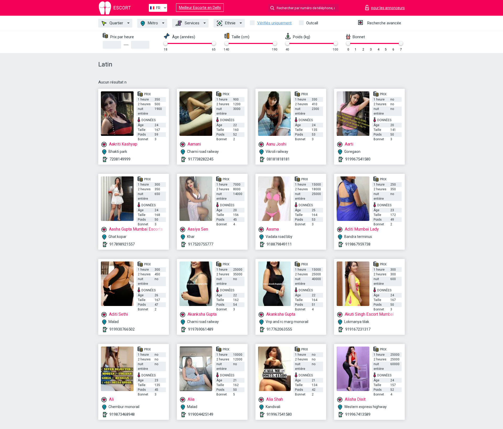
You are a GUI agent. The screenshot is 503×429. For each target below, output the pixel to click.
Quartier (115, 23)
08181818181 (278, 159)
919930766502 (122, 329)
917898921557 (122, 244)
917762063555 (279, 329)
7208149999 (120, 159)
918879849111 (279, 244)
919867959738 (357, 244)
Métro (152, 23)
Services (191, 23)
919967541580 (357, 159)
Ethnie (230, 23)
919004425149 (200, 414)
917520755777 (200, 244)
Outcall (312, 23)
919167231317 (357, 329)
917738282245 (200, 159)
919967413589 (357, 414)
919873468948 (122, 414)
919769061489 (200, 329)
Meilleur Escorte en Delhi (200, 7)
